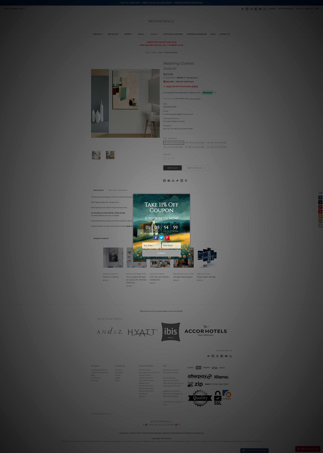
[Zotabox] (188, 256)
